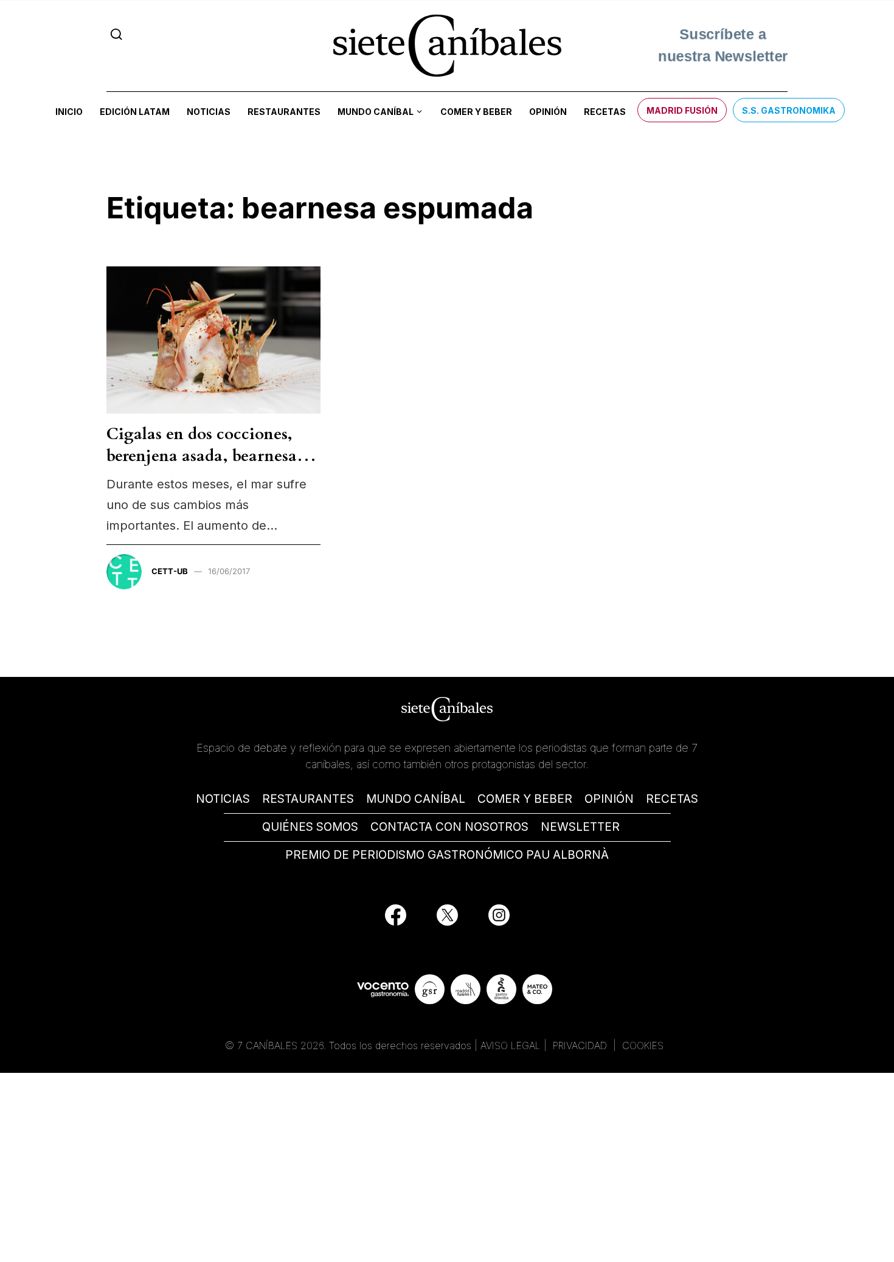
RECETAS (672, 799)
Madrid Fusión (682, 110)
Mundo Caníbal (376, 111)
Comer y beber (476, 111)
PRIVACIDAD (581, 1045)
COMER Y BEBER (524, 799)
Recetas (605, 111)
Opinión (548, 111)
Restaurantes (284, 111)
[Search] (116, 34)
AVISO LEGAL (510, 1045)
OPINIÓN (609, 799)
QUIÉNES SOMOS (310, 827)
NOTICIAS (223, 799)
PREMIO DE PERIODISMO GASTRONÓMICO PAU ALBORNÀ (447, 855)
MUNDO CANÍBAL (415, 799)
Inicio (69, 111)
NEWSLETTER (580, 827)
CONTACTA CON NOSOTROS (449, 827)
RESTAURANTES (308, 799)
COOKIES (643, 1045)
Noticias (208, 111)
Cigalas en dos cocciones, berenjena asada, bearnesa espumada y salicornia (201, 456)
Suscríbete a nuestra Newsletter (723, 45)
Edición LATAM (135, 111)
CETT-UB (169, 571)
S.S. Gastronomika (789, 110)
